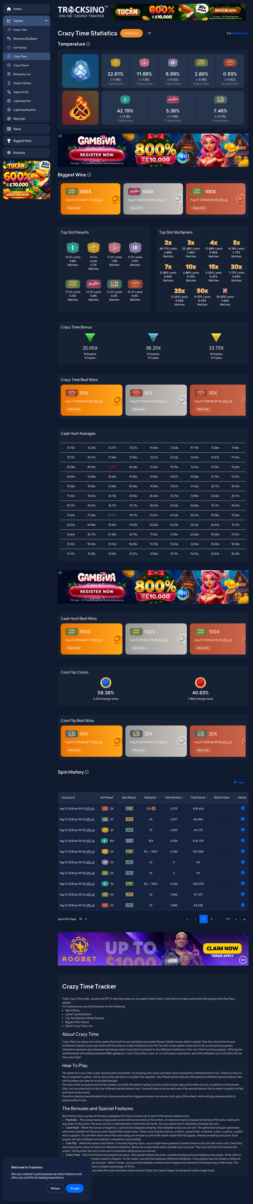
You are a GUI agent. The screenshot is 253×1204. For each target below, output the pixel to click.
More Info (74, 208)
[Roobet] (153, 949)
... (220, 919)
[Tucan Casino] (26, 180)
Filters (241, 782)
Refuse (55, 1188)
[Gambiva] (153, 150)
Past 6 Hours (240, 33)
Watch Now (131, 33)
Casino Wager (166, 1170)
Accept (74, 1188)
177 (228, 919)
